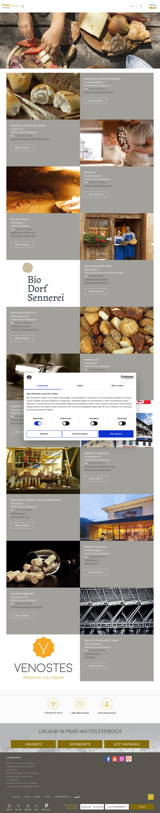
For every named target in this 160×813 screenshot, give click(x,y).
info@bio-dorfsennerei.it (96, 279)
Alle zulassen (116, 434)
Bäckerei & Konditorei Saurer (28, 125)
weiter (142, 807)
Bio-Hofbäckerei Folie (23, 312)
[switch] (66, 423)
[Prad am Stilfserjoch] (10, 6)
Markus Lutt (91, 359)
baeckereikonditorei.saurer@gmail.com (30, 138)
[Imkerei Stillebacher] (43, 470)
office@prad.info (80, 712)
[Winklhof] (43, 189)
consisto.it (77, 797)
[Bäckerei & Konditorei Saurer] (117, 143)
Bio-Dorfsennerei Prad (98, 265)
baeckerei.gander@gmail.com (98, 92)
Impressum (16, 797)
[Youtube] (115, 759)
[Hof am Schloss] (117, 236)
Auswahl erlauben (80, 434)
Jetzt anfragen (126, 744)
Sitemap (37, 797)
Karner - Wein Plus (95, 546)
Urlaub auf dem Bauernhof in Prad (23, 786)
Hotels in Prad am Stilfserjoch (21, 763)
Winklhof (90, 172)
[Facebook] (107, 759)
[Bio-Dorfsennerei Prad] (43, 283)
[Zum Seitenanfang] (151, 797)
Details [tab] (80, 386)
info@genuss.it (18, 513)
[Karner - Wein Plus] (43, 564)
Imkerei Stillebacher (96, 453)
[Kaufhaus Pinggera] (117, 611)
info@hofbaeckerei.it (21, 326)
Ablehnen (44, 434)
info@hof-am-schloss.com (23, 232)
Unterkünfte (80, 744)
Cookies (47, 797)
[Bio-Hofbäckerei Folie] (117, 330)
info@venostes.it (92, 653)
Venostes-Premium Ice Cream (101, 640)
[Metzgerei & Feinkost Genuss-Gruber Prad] (117, 517)
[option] (80, 40)
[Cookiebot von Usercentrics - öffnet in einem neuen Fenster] (123, 377)
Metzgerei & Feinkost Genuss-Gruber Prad (36, 499)
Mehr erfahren (96, 100)
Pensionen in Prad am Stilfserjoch (22, 773)
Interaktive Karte (107, 712)
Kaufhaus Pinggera (22, 593)
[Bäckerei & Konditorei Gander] (43, 96)
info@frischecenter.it (21, 419)
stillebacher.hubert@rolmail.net (99, 466)
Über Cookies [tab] (118, 386)
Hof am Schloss (20, 219)
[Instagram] (121, 759)
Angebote (33, 744)
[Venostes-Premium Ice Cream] (43, 657)
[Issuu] (129, 759)
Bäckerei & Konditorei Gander (102, 78)
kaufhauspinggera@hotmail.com (26, 606)
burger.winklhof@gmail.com (98, 185)
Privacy (27, 797)
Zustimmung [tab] (42, 386)
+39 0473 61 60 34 (53, 712)
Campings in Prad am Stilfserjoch (22, 783)
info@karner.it (91, 560)
